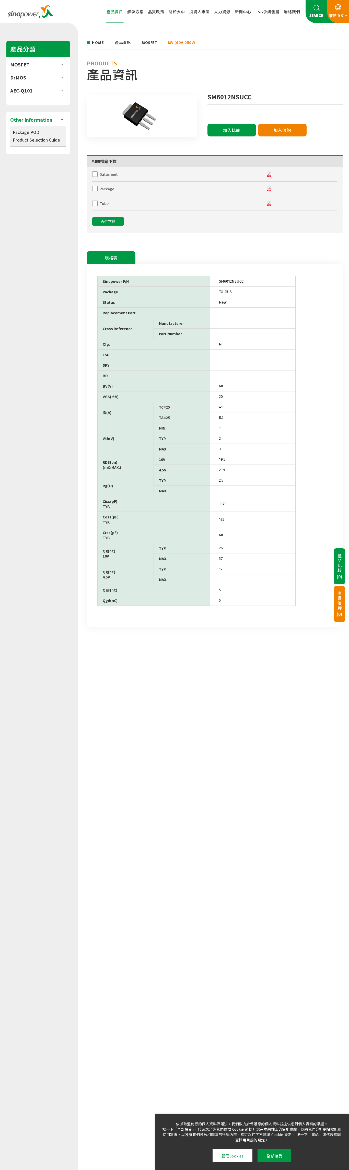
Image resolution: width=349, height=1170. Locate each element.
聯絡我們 (292, 12)
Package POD (26, 132)
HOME (98, 43)
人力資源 (222, 12)
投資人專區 (199, 12)
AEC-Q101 (21, 90)
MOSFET (19, 64)
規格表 (111, 258)
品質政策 (156, 12)
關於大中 (177, 12)
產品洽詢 (339, 604)
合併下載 (108, 222)
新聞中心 (243, 12)
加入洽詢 (282, 130)
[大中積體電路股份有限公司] (31, 11)
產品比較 (339, 566)
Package (107, 188)
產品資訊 (115, 12)
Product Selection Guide (36, 140)
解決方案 (135, 12)
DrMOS (18, 77)
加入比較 (231, 130)
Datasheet (109, 174)
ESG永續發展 (267, 12)
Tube (104, 203)
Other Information (31, 119)
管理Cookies (233, 1156)
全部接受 (274, 1156)
